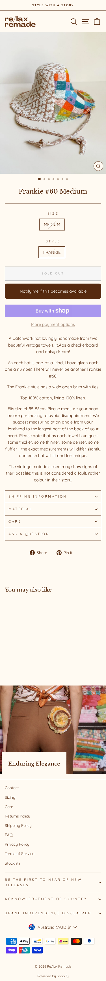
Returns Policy (17, 816)
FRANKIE (51, 252)
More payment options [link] (53, 324)
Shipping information (37, 496)
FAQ (9, 834)
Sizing (10, 797)
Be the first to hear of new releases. (43, 882)
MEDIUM (52, 224)
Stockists (12, 863)
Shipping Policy (18, 825)
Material (20, 509)
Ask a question (28, 534)
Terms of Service (19, 853)
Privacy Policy (17, 844)
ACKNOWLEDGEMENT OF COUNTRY (46, 899)
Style (53, 241)
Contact (12, 787)
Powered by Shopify (53, 976)
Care (14, 521)
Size (53, 213)
